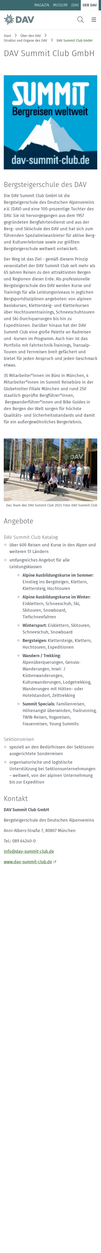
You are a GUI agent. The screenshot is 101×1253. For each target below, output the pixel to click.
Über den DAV (30, 36)
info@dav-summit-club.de (29, 851)
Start (7, 36)
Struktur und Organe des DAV (25, 41)
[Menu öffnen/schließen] (94, 20)
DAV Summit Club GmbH (75, 41)
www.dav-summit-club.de (28, 861)
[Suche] (80, 19)
